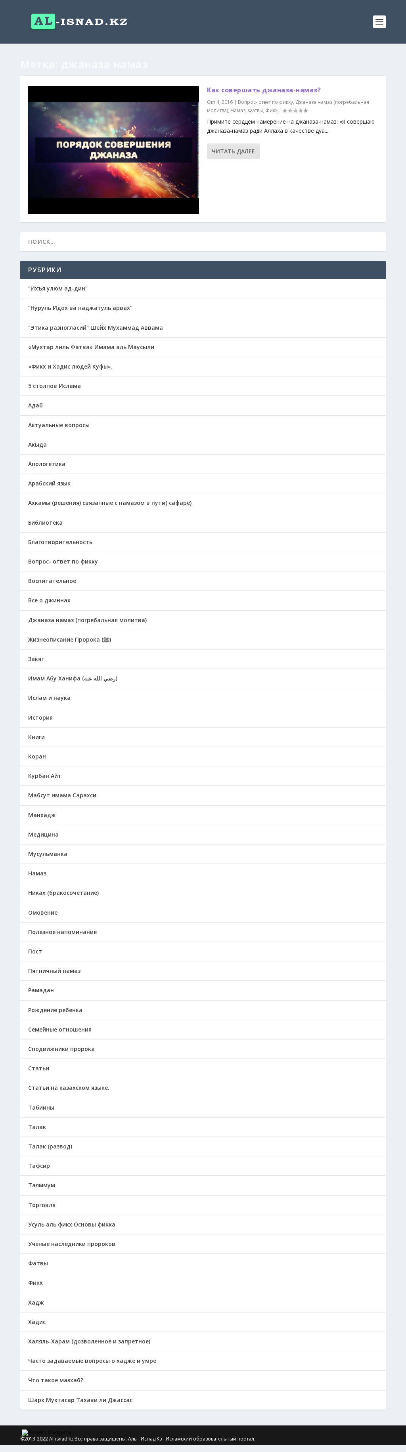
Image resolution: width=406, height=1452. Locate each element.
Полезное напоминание (62, 932)
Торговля (42, 1205)
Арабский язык (49, 483)
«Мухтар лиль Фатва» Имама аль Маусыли (91, 347)
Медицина (43, 834)
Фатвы (255, 110)
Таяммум (41, 1185)
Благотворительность (60, 542)
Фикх (271, 110)
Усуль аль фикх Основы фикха (71, 1224)
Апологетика (46, 464)
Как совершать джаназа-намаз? (264, 90)
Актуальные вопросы (59, 425)
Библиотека (45, 522)
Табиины (41, 1107)
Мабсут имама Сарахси (62, 795)
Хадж (36, 1302)
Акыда (37, 444)
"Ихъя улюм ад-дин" (58, 288)
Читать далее (233, 151)
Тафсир (39, 1165)
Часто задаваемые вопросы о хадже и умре (92, 1360)
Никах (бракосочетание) (63, 892)
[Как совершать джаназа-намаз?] (113, 150)
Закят (36, 659)
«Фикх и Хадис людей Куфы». (70, 366)
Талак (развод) (50, 1146)
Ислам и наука (49, 697)
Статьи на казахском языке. (68, 1087)
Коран (37, 756)
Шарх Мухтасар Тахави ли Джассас (80, 1400)
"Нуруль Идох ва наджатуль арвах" (80, 307)
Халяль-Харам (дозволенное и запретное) (89, 1341)
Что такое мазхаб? (55, 1380)
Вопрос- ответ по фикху (265, 102)
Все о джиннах (49, 600)
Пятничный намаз (54, 970)
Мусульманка (47, 854)
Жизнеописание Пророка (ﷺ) (69, 639)
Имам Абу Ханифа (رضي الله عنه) (72, 678)
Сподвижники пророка (61, 1049)
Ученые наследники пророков (71, 1244)
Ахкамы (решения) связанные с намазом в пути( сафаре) (110, 502)
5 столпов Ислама (54, 386)
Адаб (35, 405)
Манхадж (42, 815)
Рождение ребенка (55, 1010)
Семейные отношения (60, 1029)
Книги (36, 737)
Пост (35, 951)
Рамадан (41, 990)
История (40, 717)
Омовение (42, 912)
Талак (37, 1127)
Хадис (37, 1322)
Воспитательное (52, 581)
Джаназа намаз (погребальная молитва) (87, 620)
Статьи (38, 1068)
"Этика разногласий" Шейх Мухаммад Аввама (95, 327)
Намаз (237, 110)
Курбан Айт (44, 775)
